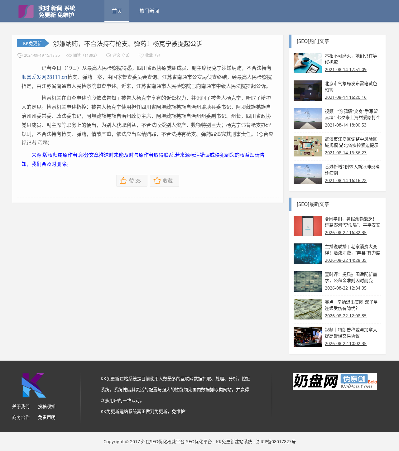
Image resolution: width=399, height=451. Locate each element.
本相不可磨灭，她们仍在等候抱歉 (351, 59)
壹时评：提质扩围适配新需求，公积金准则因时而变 (351, 277)
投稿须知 (46, 406)
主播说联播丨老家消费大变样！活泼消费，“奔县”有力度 (352, 249)
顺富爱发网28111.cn (44, 77)
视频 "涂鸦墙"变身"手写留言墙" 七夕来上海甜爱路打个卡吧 (352, 114)
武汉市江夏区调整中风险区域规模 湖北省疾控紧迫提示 (351, 142)
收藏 (168, 180)
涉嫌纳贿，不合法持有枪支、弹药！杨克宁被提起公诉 (128, 44)
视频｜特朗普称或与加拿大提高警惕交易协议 (351, 333)
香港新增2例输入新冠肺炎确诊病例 (352, 170)
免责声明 (46, 417)
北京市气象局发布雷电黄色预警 (351, 86)
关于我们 (21, 406)
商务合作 (21, 417)
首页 (117, 10)
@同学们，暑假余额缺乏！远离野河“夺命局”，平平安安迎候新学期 (352, 222)
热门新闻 (149, 10)
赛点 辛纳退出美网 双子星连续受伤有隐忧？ (351, 305)
